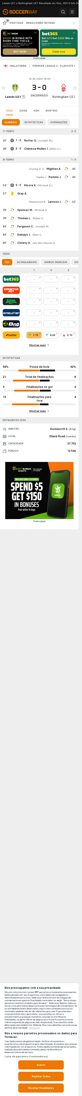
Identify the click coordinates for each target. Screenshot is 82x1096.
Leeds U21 (13, 97)
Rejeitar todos (41, 1076)
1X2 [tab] (7, 262)
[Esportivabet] (11, 290)
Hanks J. (41, 177)
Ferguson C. (25, 226)
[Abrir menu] (72, 12)
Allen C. (55, 149)
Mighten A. (53, 169)
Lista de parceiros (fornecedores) (26, 1056)
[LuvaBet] (11, 301)
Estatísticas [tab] (33, 122)
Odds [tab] (23, 110)
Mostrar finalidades (41, 1088)
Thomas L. (24, 218)
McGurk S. (44, 185)
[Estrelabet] (11, 312)
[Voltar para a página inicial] (23, 12)
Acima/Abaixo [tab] (27, 262)
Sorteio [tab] (51, 110)
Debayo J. (24, 235)
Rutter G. (38, 218)
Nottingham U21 (63, 97)
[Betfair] (11, 335)
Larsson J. (54, 202)
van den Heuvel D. (44, 243)
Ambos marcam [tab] (55, 262)
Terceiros (34, 1028)
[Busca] (63, 12)
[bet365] (11, 279)
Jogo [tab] (9, 110)
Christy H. (24, 243)
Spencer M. (25, 210)
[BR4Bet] (11, 324)
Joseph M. (45, 140)
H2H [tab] (36, 110)
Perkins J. (55, 177)
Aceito (41, 1065)
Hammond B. (37, 202)
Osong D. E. (37, 169)
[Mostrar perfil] (15, 88)
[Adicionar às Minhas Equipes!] (3, 87)
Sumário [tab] (11, 122)
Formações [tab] (58, 122)
